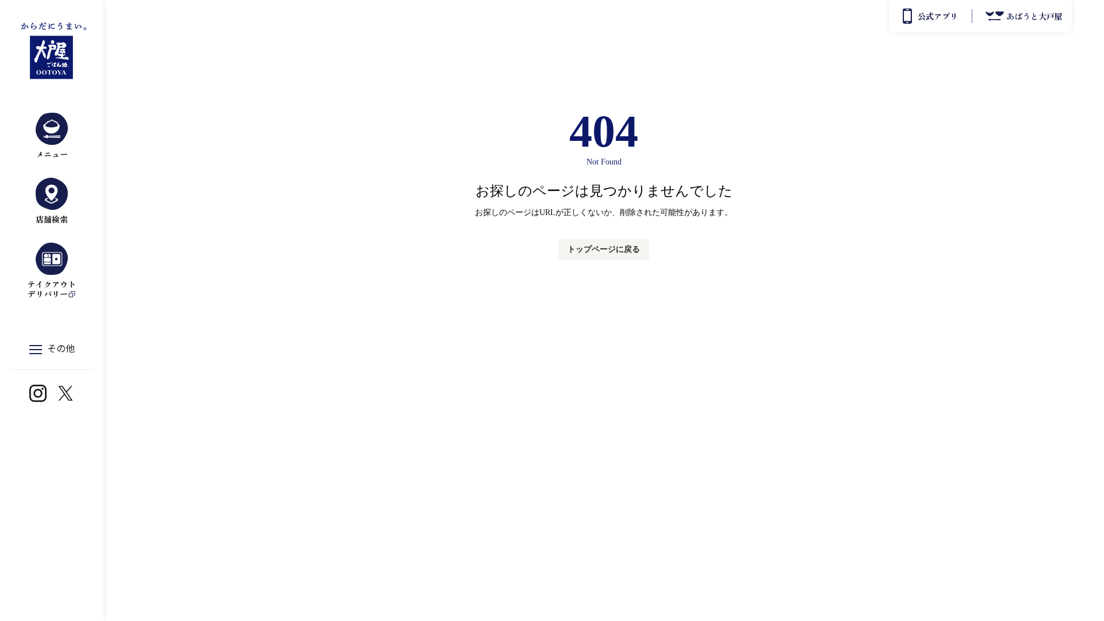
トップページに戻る (604, 249)
